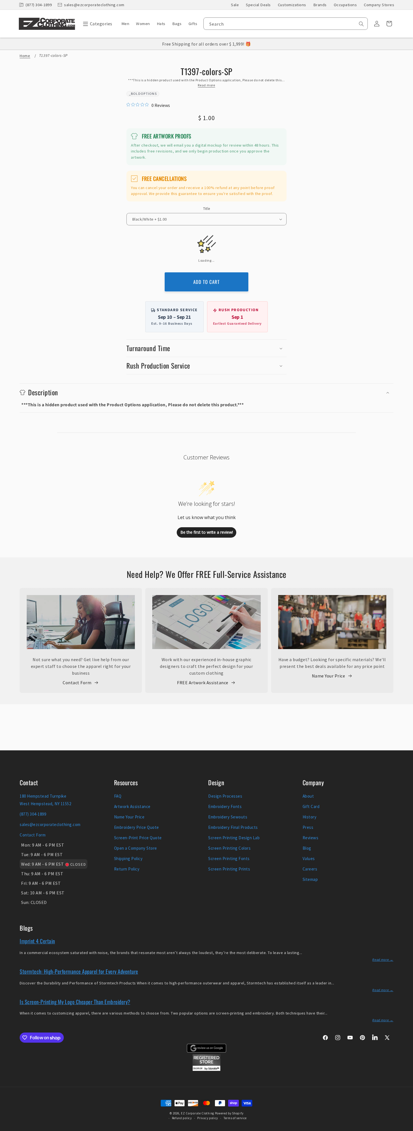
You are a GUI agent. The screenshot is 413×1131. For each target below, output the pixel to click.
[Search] (361, 24)
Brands (320, 4)
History (310, 817)
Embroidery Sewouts (227, 817)
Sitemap (310, 879)
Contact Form (77, 682)
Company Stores (379, 4)
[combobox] (285, 24)
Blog (307, 848)
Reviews (311, 837)
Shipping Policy (128, 858)
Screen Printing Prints (229, 869)
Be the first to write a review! (206, 532)
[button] (96, 23)
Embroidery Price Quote (136, 827)
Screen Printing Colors (229, 848)
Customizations (292, 4)
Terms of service (235, 1118)
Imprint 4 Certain (37, 941)
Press (308, 827)
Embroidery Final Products (233, 827)
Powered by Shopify (229, 1113)
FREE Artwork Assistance (202, 682)
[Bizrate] (405, 1128)
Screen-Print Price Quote (138, 837)
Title (206, 208)
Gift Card (311, 806)
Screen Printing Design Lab (234, 837)
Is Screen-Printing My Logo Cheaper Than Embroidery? (75, 1002)
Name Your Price (328, 676)
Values (309, 858)
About (308, 796)
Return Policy (127, 869)
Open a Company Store (135, 848)
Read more (206, 85)
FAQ (118, 796)
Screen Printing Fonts (229, 858)
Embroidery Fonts (225, 806)
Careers (310, 869)
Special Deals (258, 4)
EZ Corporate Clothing (197, 1113)
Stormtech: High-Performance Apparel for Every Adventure (79, 971)
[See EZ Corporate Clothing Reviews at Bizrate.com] (206, 1069)
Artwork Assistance (132, 806)
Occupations (345, 4)
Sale (235, 4)
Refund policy (182, 1118)
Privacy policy (207, 1118)
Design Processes (225, 796)
